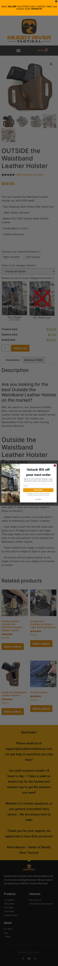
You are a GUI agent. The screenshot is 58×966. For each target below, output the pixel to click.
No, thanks (38, 499)
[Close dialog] (55, 465)
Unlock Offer (38, 490)
